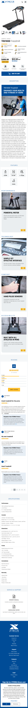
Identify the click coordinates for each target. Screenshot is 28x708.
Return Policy (14, 645)
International (14, 665)
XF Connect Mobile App (14, 653)
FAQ (14, 641)
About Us (14, 661)
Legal (14, 676)
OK (6, 704)
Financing (14, 640)
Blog (14, 663)
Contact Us (14, 638)
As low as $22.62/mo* (16, 57)
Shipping (14, 643)
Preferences (15, 704)
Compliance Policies (14, 668)
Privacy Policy (14, 700)
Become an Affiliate (14, 667)
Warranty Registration (14, 655)
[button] (3, 32)
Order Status (14, 651)
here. (16, 424)
